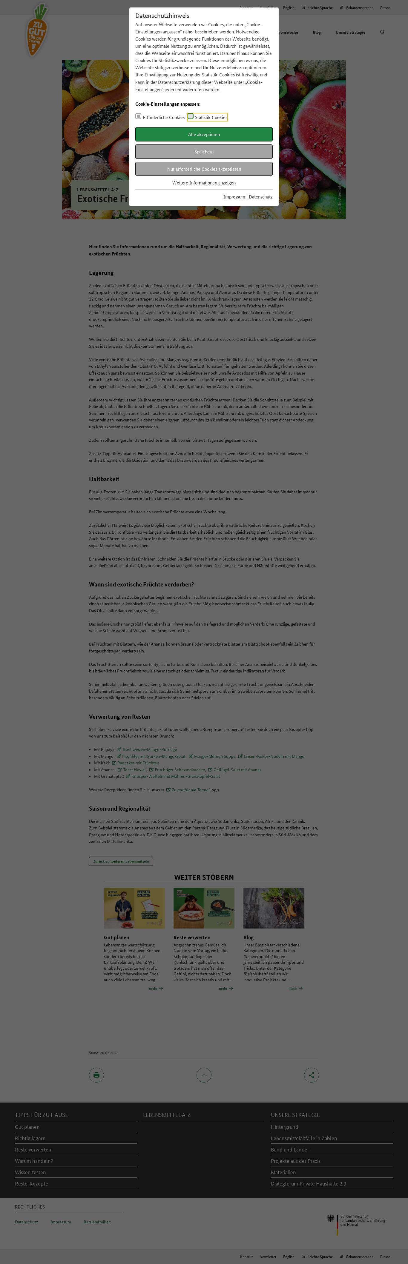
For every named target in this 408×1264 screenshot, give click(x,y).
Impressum (234, 196)
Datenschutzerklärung (179, 82)
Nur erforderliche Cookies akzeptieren (204, 169)
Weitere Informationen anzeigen (204, 182)
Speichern (204, 151)
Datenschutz (261, 196)
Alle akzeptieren (204, 134)
